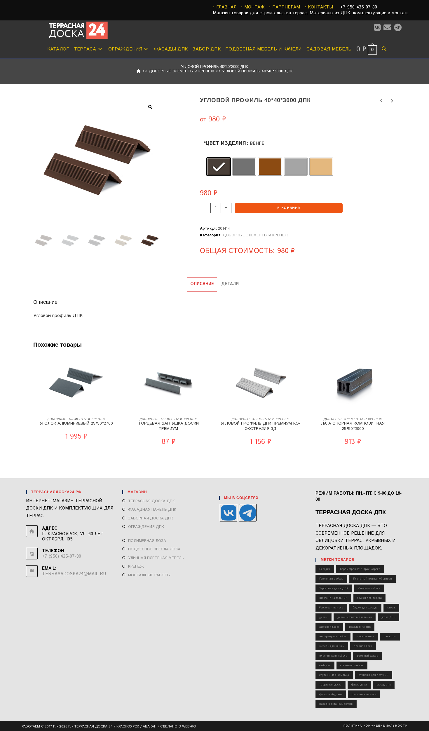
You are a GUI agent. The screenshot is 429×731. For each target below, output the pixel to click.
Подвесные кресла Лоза (154, 549)
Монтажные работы (149, 575)
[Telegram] (248, 512)
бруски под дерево (369, 598)
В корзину (289, 207)
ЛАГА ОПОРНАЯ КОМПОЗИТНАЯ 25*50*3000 (353, 426)
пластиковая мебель (333, 656)
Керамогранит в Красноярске (360, 569)
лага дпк (390, 636)
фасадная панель (364, 694)
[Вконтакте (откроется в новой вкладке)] (378, 28)
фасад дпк (384, 685)
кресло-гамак (365, 636)
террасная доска (330, 685)
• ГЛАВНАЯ (224, 7)
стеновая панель (352, 665)
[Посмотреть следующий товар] (392, 101)
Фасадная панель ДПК (152, 509)
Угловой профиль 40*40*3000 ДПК (257, 71)
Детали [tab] (230, 284)
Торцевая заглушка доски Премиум (168, 426)
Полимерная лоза (147, 541)
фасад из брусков (330, 694)
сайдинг (325, 665)
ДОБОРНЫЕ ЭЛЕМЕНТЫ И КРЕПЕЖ (255, 235)
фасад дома (359, 685)
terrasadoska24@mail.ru (74, 574)
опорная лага (363, 646)
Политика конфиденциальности (375, 725)
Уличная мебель (369, 588)
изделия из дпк (360, 627)
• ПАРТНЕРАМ (284, 7)
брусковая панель (331, 608)
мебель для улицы (331, 646)
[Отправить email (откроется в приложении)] (388, 28)
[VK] (228, 512)
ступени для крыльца (334, 675)
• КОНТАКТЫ (318, 7)
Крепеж (136, 566)
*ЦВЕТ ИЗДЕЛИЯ (224, 143)
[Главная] (138, 71)
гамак (391, 608)
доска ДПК (388, 617)
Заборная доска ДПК (150, 518)
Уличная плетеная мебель (156, 558)
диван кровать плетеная (354, 617)
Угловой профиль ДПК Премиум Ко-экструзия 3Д (260, 426)
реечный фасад (367, 656)
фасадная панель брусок (336, 704)
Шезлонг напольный (333, 598)
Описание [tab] (202, 284)
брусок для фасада (365, 608)
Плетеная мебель (331, 579)
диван (323, 617)
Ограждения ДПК (146, 527)
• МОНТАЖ (252, 7)
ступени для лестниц (373, 675)
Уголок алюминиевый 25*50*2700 (76, 423)
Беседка (324, 569)
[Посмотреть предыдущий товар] (381, 101)
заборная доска (329, 627)
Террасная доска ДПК (151, 501)
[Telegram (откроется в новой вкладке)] (399, 28)
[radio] (218, 166)
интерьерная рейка (333, 636)
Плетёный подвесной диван (372, 579)
